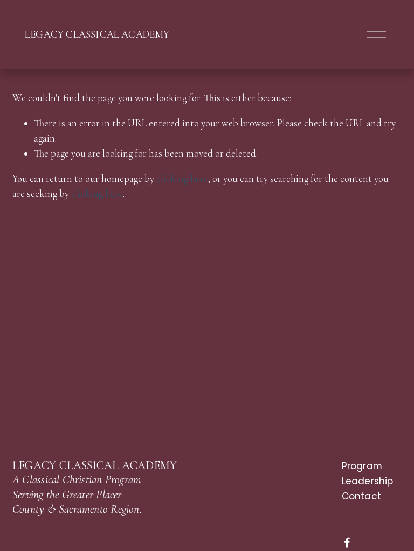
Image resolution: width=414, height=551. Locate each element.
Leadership (368, 481)
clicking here (182, 179)
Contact (361, 496)
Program (362, 466)
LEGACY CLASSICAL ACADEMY (97, 34)
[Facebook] (347, 542)
